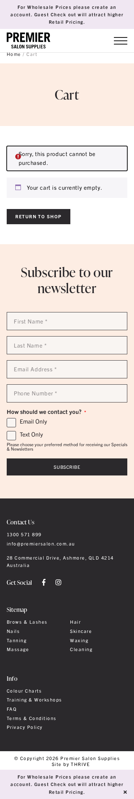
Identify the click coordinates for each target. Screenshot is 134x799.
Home (14, 54)
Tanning (16, 640)
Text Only (31, 434)
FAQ (12, 709)
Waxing (79, 640)
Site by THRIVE (71, 764)
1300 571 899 (24, 534)
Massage (18, 649)
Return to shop (38, 216)
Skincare (81, 631)
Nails (13, 631)
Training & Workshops (34, 700)
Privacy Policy (25, 727)
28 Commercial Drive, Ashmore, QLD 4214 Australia (60, 561)
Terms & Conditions (32, 718)
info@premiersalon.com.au (41, 544)
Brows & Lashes (27, 622)
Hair (75, 622)
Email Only (33, 421)
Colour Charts (24, 691)
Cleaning (81, 649)
